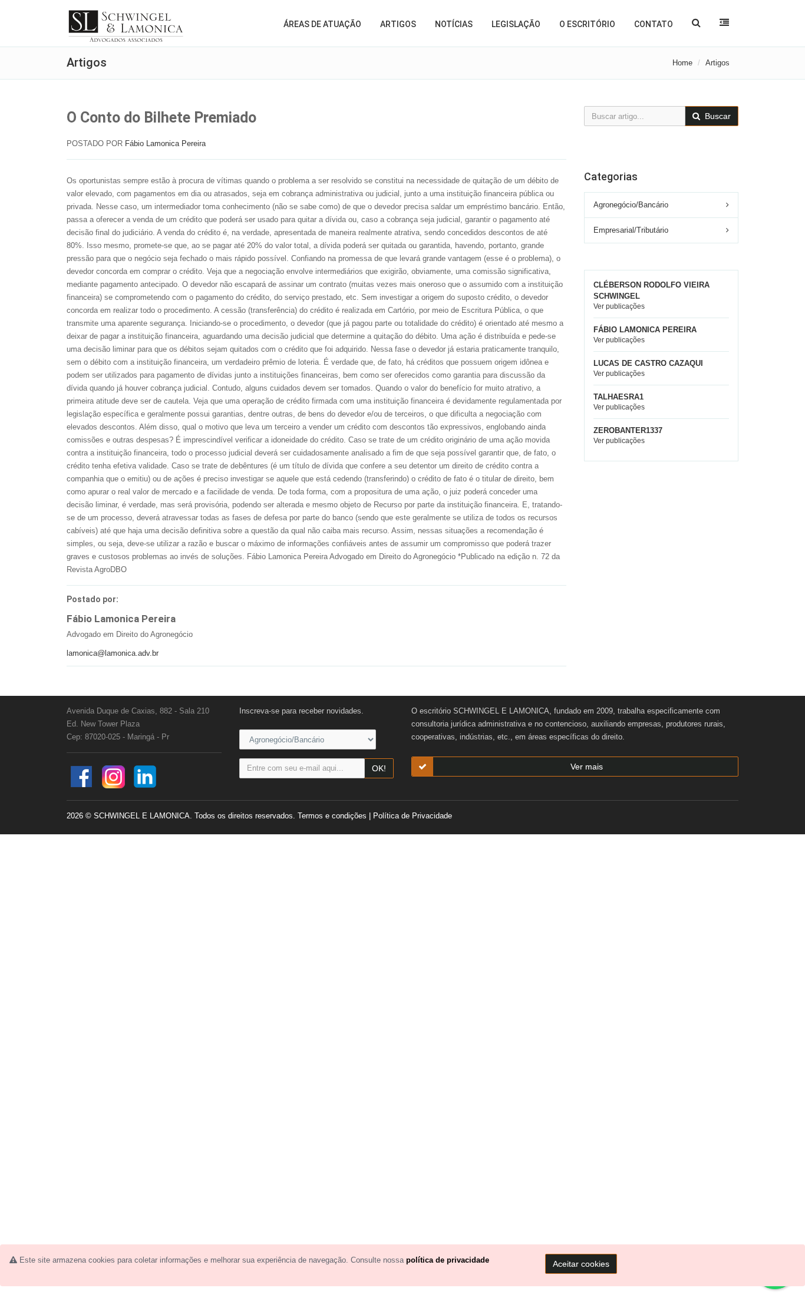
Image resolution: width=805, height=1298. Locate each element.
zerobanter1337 (627, 430)
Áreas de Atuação (322, 24)
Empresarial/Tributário (630, 230)
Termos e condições (332, 815)
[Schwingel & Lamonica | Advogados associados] (126, 26)
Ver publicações (619, 306)
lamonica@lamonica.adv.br (113, 653)
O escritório (587, 24)
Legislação (515, 24)
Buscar (716, 116)
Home (682, 62)
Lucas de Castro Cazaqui (648, 363)
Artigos (398, 24)
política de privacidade (447, 1260)
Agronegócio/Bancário (630, 204)
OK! (379, 768)
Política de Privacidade (412, 815)
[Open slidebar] (724, 22)
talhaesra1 (618, 396)
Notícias (454, 24)
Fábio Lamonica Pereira (165, 143)
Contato (653, 24)
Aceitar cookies (581, 1264)
